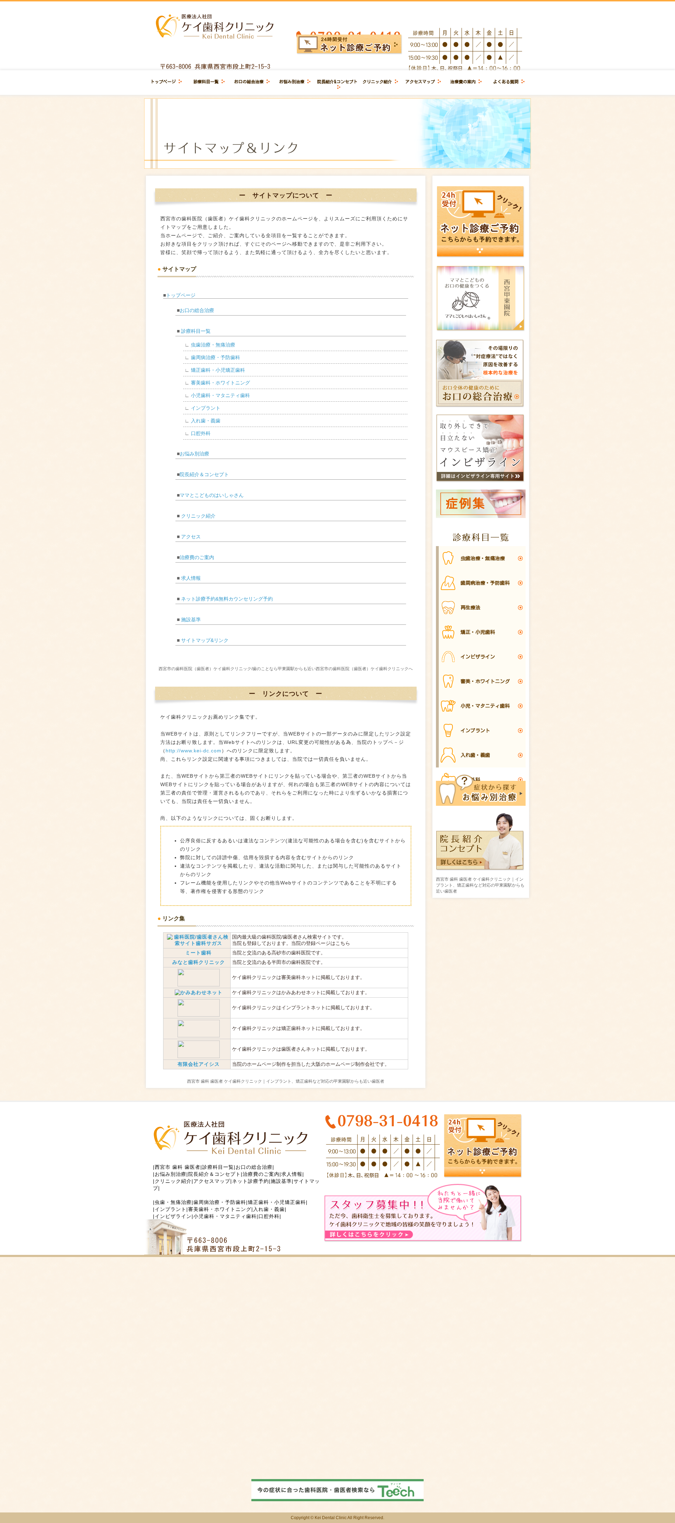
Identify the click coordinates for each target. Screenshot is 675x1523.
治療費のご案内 (197, 557)
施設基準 (191, 619)
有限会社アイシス (199, 1064)
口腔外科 (201, 433)
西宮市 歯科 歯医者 (177, 1167)
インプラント (205, 408)
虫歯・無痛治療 (173, 1202)
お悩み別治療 (291, 81)
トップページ (163, 81)
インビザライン (173, 1216)
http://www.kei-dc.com (193, 750)
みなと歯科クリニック (198, 962)
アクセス (191, 536)
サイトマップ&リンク (205, 640)
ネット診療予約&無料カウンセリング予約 (227, 599)
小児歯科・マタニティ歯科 (220, 395)
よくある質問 (506, 81)
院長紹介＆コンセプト (204, 474)
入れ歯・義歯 (205, 420)
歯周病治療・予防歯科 (215, 357)
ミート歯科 (198, 952)
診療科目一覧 (206, 81)
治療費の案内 (463, 81)
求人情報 (191, 578)
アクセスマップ (420, 81)
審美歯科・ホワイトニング (220, 382)
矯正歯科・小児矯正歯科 (218, 370)
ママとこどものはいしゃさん (212, 495)
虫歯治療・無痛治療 (213, 345)
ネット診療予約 (250, 1181)
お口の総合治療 (249, 81)
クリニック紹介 (377, 81)
